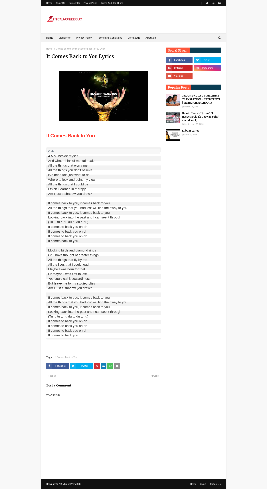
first (74, 274)
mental (81, 161)
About (203, 484)
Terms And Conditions (112, 3)
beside (63, 156)
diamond (82, 250)
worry (78, 165)
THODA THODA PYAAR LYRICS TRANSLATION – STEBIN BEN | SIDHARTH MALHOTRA (201, 99)
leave (58, 283)
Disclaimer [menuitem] (65, 37)
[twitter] (207, 3)
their (107, 208)
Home (49, 3)
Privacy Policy (90, 3)
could (80, 184)
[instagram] (213, 3)
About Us (60, 3)
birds (64, 250)
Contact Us (74, 3)
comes (55, 203)
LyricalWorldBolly (72, 484)
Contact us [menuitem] (134, 37)
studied (82, 283)
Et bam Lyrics (190, 130)
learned (65, 189)
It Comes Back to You (65, 49)
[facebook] (201, 3)
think (67, 161)
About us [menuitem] (150, 37)
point (79, 179)
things (62, 165)
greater (84, 255)
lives (61, 264)
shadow (70, 194)
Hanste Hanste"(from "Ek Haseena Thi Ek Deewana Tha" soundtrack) (200, 117)
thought (68, 255)
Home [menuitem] (49, 37)
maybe (57, 274)
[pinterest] (219, 3)
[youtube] (179, 76)
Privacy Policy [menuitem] (84, 37)
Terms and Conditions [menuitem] (109, 37)
